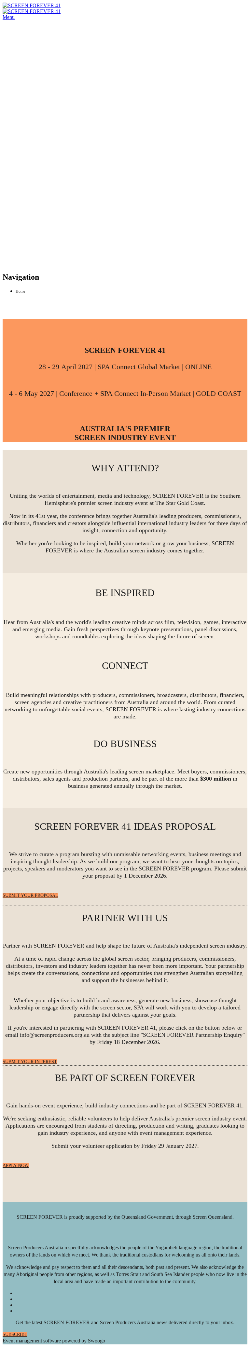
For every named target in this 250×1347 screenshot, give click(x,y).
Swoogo (96, 1340)
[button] (30, 895)
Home (20, 291)
